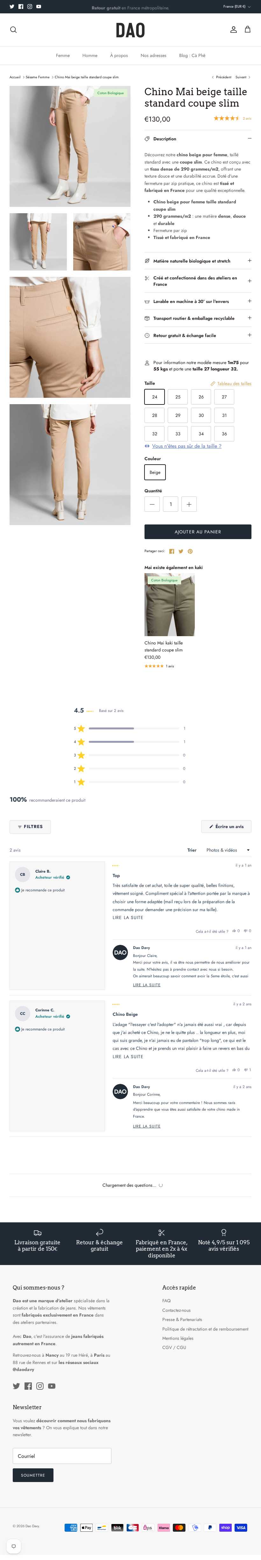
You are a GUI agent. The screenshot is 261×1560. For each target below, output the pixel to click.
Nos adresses (153, 55)
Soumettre (33, 1475)
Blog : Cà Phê (192, 55)
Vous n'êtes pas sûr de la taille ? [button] (187, 446)
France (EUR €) (234, 6)
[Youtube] (38, 6)
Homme (89, 55)
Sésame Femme (38, 77)
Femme (63, 55)
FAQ (166, 1300)
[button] (129, 728)
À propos (119, 55)
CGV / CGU (174, 1347)
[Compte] (232, 29)
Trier (192, 850)
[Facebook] (20, 6)
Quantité (153, 491)
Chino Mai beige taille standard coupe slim (87, 77)
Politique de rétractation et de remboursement (205, 1329)
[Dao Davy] (130, 30)
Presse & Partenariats (182, 1319)
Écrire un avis (232, 828)
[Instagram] (29, 6)
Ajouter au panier (198, 532)
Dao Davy (32, 1525)
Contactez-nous (176, 1310)
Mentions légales (178, 1338)
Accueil (15, 77)
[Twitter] (12, 6)
